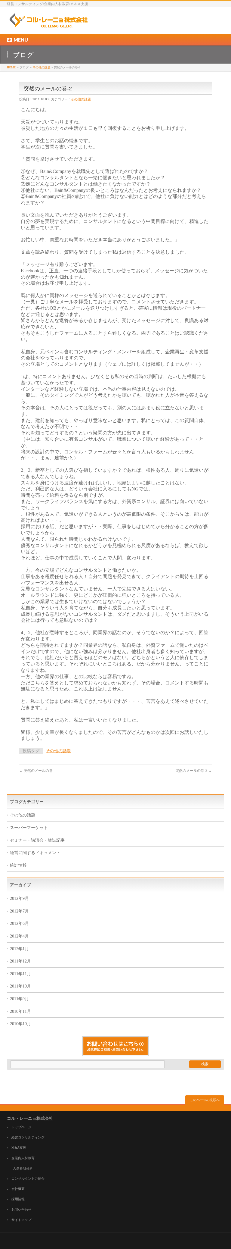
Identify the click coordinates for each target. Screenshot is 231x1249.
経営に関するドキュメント (35, 852)
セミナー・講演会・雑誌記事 (37, 840)
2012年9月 (19, 898)
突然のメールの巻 (36, 770)
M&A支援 (18, 1147)
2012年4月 (19, 936)
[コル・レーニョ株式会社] (48, 22)
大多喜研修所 (23, 1168)
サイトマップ (21, 1220)
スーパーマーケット (29, 827)
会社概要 (18, 1189)
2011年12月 (20, 961)
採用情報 (18, 1199)
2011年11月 (20, 974)
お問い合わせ (21, 1209)
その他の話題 (41, 67)
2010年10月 (20, 1024)
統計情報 (18, 865)
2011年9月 (19, 999)
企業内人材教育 (23, 1158)
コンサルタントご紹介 (28, 1178)
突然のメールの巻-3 (193, 770)
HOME (11, 67)
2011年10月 (20, 986)
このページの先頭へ (205, 1100)
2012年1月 (19, 949)
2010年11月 (20, 1011)
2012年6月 (19, 923)
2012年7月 (19, 911)
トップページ (21, 1127)
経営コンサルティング (28, 1137)
